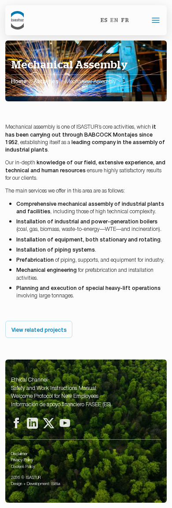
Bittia (56, 483)
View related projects (39, 330)
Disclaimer (19, 453)
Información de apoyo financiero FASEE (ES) (61, 404)
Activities (46, 81)
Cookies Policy (23, 466)
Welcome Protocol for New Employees (54, 396)
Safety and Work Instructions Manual (53, 388)
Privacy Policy (22, 459)
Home (18, 81)
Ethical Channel (29, 379)
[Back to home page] (17, 20)
